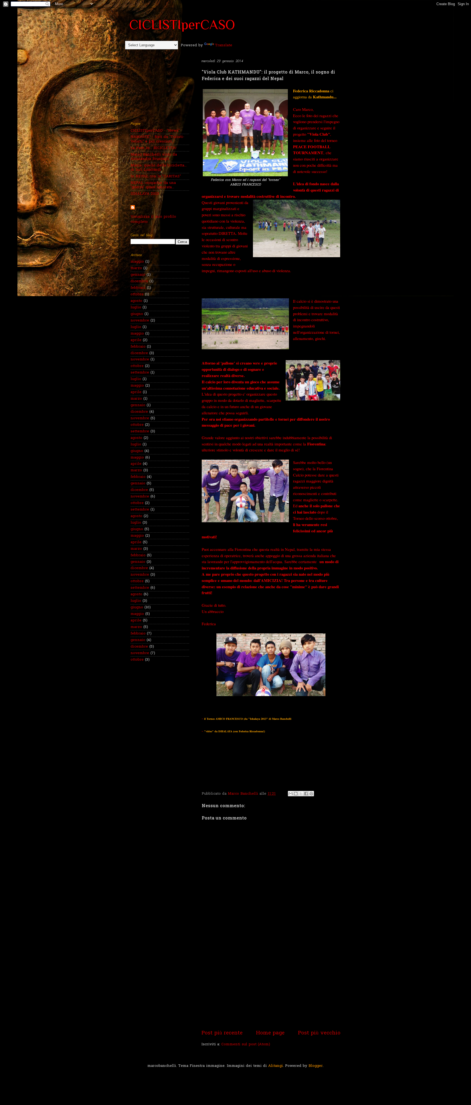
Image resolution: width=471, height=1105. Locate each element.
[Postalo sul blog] (295, 793)
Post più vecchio (319, 1033)
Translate (223, 45)
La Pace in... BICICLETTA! (153, 148)
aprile (136, 340)
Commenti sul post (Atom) (245, 1044)
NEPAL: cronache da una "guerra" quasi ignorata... (153, 185)
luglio (136, 307)
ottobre (137, 294)
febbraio (138, 288)
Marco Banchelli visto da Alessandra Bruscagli (154, 157)
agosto (136, 301)
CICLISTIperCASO (182, 24)
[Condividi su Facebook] (306, 793)
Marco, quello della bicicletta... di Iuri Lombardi (159, 168)
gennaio (138, 275)
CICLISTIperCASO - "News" (155, 130)
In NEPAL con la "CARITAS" (156, 176)
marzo (136, 268)
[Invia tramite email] (290, 793)
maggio (137, 262)
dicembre (139, 281)
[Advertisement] (271, 988)
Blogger (316, 1066)
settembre (140, 372)
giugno (137, 314)
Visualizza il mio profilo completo (153, 219)
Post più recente (222, 1033)
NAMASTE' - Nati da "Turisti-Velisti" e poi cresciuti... (157, 139)
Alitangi (275, 1066)
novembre (140, 320)
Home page (270, 1033)
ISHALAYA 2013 (145, 194)
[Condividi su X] (301, 793)
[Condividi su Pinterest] (311, 793)
